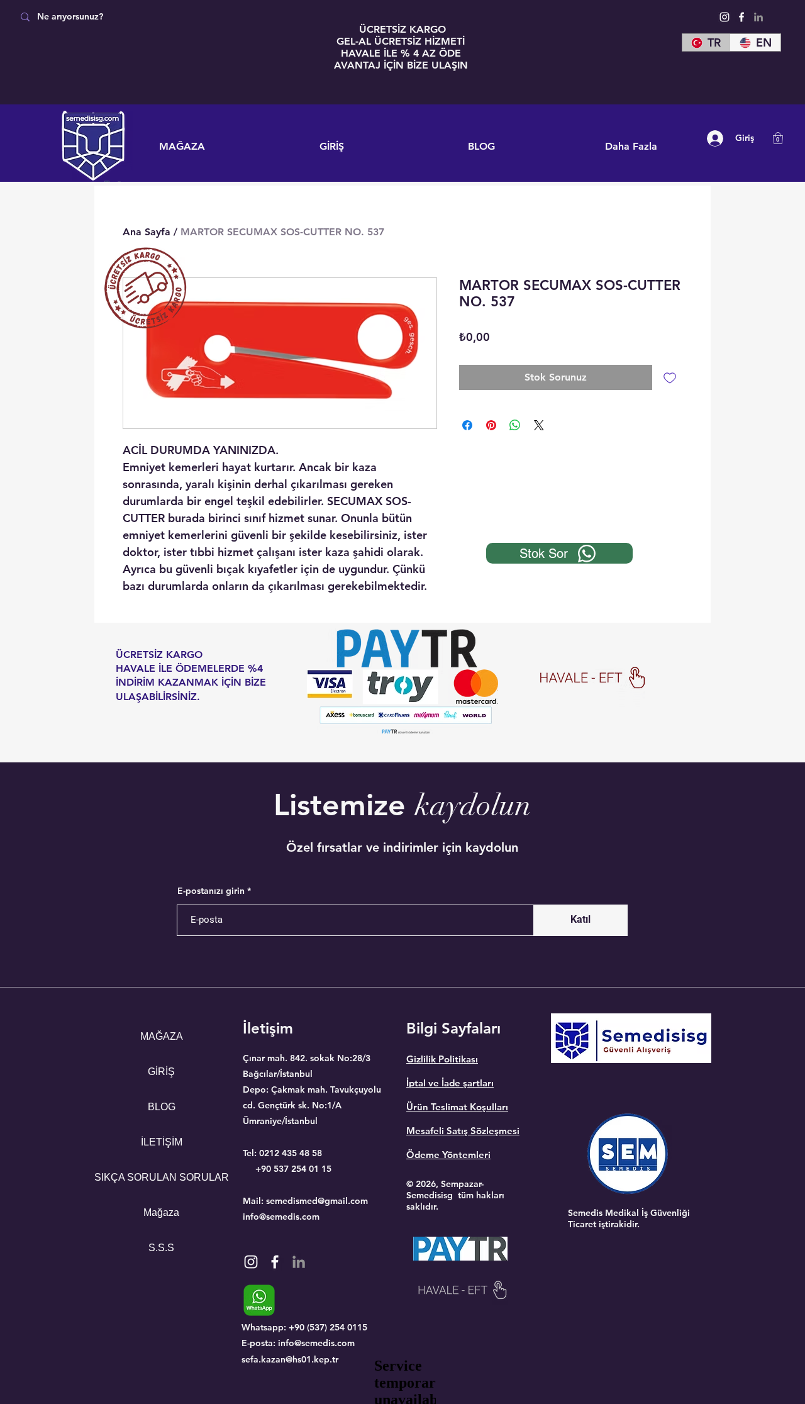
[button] (778, 138)
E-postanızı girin (211, 890)
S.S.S (161, 1247)
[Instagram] (724, 17)
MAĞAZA (161, 1036)
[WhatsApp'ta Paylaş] (515, 425)
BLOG (161, 1106)
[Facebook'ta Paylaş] (467, 425)
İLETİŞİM (161, 1142)
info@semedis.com (281, 1216)
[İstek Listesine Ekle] (669, 377)
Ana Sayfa (146, 232)
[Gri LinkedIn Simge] (758, 17)
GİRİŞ (161, 1071)
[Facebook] (741, 17)
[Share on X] (539, 425)
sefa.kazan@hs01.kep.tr (290, 1359)
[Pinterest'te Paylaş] (491, 425)
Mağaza (161, 1212)
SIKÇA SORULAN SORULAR (161, 1177)
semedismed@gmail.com (317, 1200)
